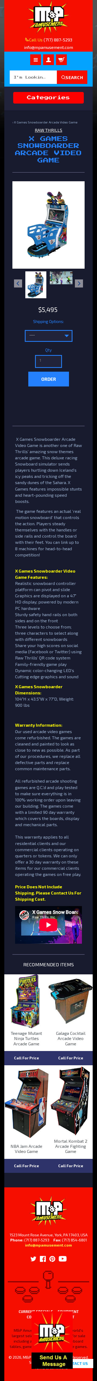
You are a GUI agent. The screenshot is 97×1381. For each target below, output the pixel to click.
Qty (48, 349)
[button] (52, 1365)
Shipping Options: (48, 321)
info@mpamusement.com (48, 1245)
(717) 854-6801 (74, 1240)
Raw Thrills (48, 130)
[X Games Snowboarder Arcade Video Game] (35, 284)
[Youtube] (63, 1259)
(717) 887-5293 (58, 39)
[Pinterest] (52, 1259)
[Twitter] (33, 1259)
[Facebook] (43, 1259)
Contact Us (76, 1363)
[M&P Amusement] (48, 17)
